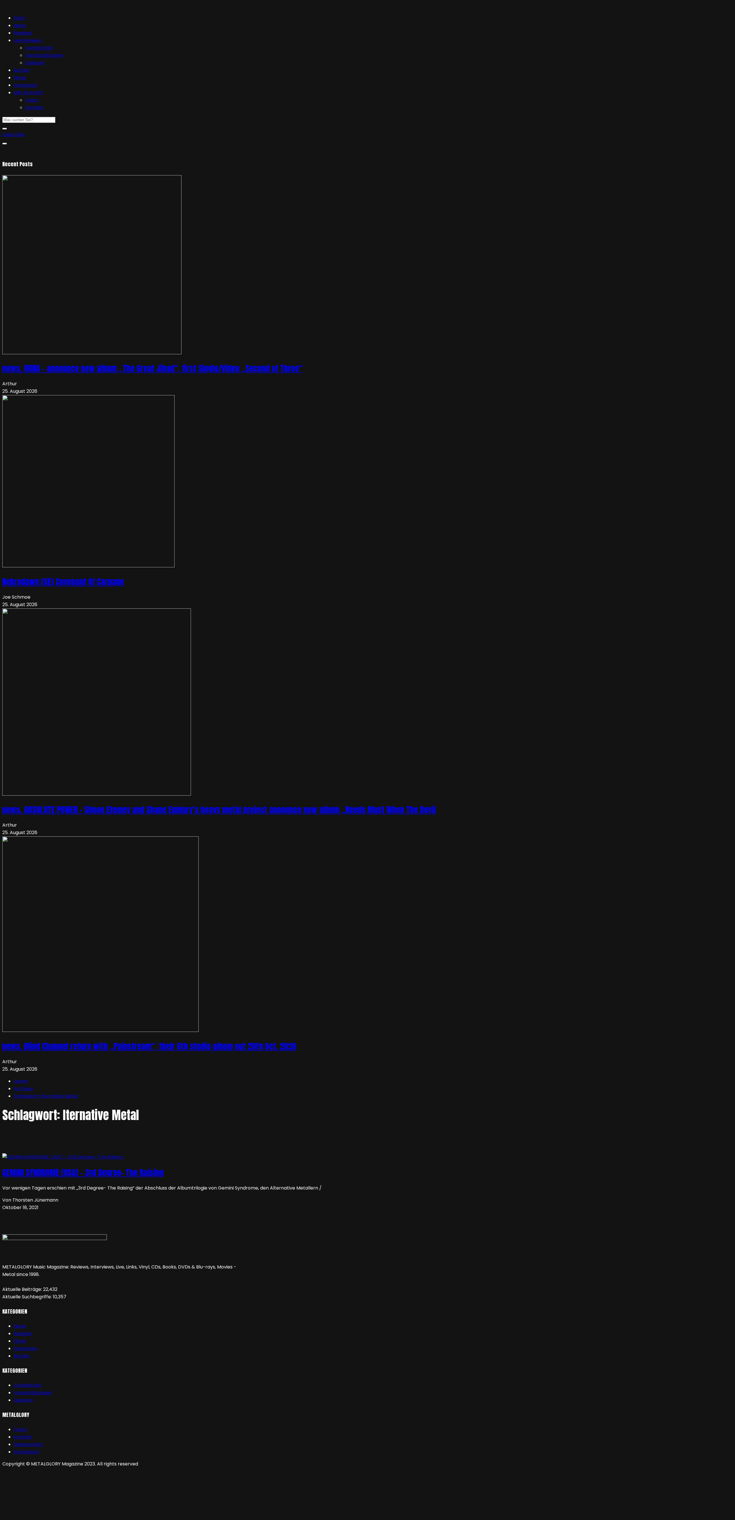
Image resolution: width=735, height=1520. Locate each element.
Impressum (26, 1452)
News (20, 25)
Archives (23, 1088)
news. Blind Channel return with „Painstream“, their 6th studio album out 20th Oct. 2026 (149, 1046)
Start (19, 18)
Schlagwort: (46, 1096)
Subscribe (13, 134)
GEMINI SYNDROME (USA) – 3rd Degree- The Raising (83, 1173)
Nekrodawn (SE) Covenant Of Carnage (63, 582)
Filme (20, 77)
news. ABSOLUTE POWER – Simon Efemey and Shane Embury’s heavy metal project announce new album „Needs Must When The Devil (219, 810)
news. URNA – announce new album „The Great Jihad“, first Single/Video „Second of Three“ (152, 368)
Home (20, 1081)
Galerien (35, 62)
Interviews (25, 85)
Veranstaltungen (44, 55)
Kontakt (34, 107)
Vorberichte (39, 48)
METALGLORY (28, 92)
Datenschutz (28, 1444)
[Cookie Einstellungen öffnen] (45, 1514)
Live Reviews (27, 40)
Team (31, 100)
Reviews (23, 33)
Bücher (22, 70)
